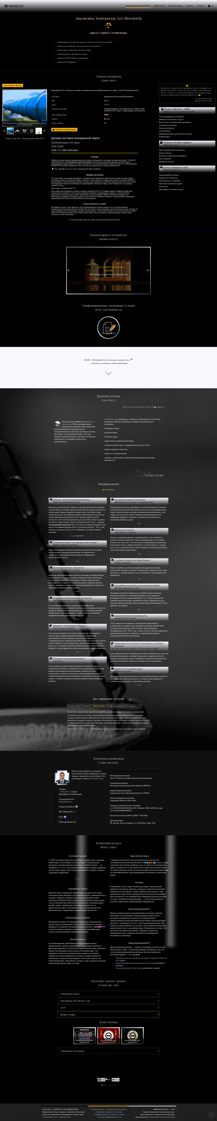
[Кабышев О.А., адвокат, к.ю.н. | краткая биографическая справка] (63, 778)
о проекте (63, 868)
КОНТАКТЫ (189, 6)
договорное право (111, 419)
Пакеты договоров (166, 128)
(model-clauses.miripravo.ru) (108, 309)
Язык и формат (165, 159)
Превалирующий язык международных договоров (135, 963)
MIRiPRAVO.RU (16, 6)
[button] (108, 994)
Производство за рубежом (169, 181)
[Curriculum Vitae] (131, 360)
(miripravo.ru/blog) (108, 239)
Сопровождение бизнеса (169, 175)
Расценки (118, 1112)
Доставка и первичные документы (173, 156)
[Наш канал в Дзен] (101, 1079)
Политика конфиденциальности (109, 1117)
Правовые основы (166, 162)
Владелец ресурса (50, 1117)
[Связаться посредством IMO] (74, 812)
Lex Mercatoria (164, 131)
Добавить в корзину (62, 130)
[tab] (74, 706)
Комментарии (164, 137)
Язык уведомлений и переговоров (129, 968)
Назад (12, 85)
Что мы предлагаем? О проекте (171, 117)
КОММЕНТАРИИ (159, 6)
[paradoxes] (160, 407)
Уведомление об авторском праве (162, 1117)
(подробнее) (79, 536)
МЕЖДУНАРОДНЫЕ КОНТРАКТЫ (138, 6)
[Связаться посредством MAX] (65, 817)
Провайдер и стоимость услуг (171, 189)
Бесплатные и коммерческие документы (175, 122)
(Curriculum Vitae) (96, 779)
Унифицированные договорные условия (175, 134)
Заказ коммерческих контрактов (172, 150)
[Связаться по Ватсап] (75, 822)
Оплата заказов (165, 153)
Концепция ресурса (81, 729)
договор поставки (70, 169)
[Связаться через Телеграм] (76, 807)
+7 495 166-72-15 (65, 792)
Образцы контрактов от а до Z (171, 119)
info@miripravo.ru (65, 802)
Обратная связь (64, 1117)
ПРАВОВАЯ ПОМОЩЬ (175, 6)
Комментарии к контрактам (116, 1109)
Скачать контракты (97, 1109)
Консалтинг (163, 186)
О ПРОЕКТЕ (200, 6)
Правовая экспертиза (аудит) (171, 184)
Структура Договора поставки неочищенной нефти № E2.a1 (95, 220)
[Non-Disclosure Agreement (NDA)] (108, 270)
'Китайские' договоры (168, 125)
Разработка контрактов (168, 178)
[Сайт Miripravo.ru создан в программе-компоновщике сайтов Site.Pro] (115, 1079)
